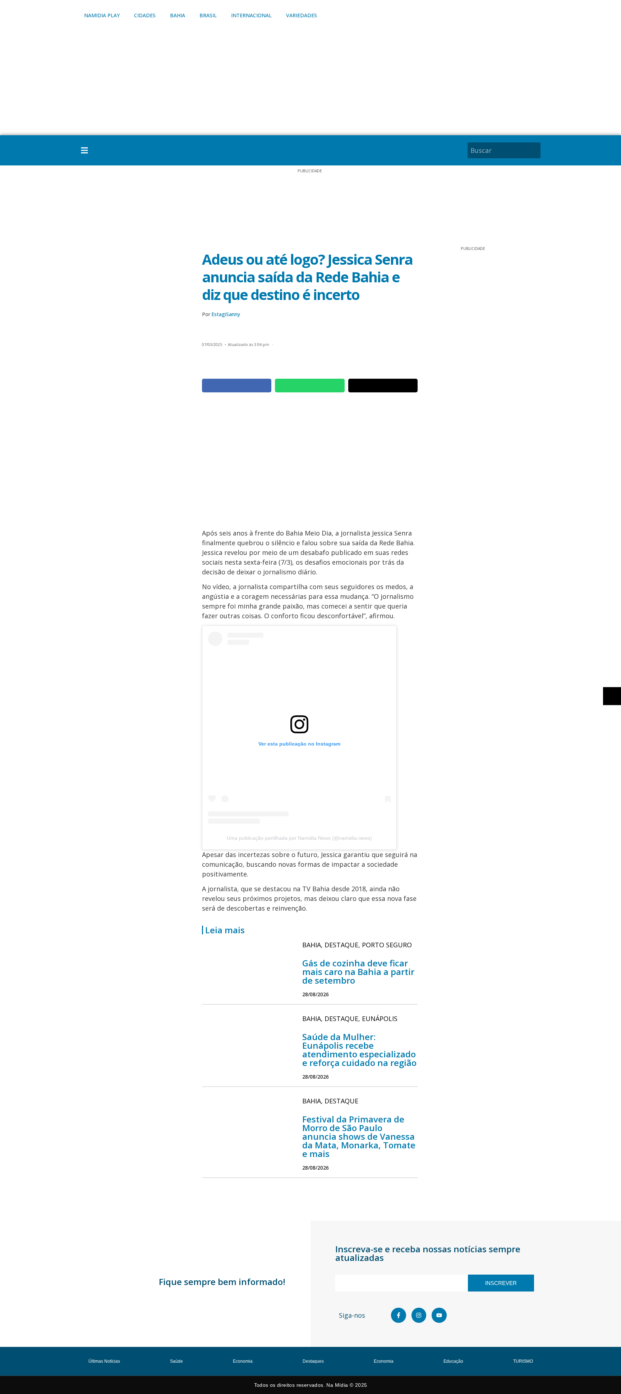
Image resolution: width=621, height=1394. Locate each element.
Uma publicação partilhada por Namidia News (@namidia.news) (299, 838)
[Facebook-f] (398, 1315)
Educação (453, 1361)
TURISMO (523, 1361)
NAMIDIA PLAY (102, 15)
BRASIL (208, 15)
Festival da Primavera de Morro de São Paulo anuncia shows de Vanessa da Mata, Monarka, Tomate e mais (358, 1136)
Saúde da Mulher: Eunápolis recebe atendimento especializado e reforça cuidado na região (359, 1050)
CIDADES (145, 15)
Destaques (313, 1361)
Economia (243, 1361)
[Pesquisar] (536, 150)
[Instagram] (419, 1315)
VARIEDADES (301, 15)
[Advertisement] (310, 81)
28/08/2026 (315, 994)
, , (357, 944)
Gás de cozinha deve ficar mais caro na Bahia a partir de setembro (358, 971)
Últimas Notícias (104, 1361)
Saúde (176, 1361)
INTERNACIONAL (251, 15)
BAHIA (177, 15)
